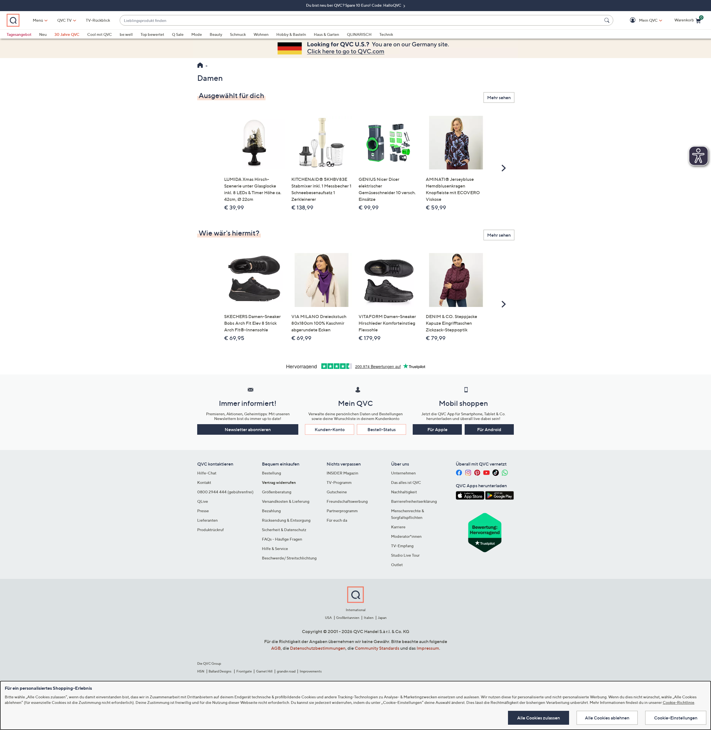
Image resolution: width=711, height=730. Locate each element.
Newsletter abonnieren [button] (248, 429)
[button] (640, 20)
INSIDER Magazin (342, 473)
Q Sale (178, 34)
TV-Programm (339, 482)
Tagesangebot (19, 34)
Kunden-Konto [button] (330, 429)
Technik (386, 34)
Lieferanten (207, 520)
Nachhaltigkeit (404, 491)
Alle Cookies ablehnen (607, 718)
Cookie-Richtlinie (678, 702)
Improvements (311, 671)
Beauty (216, 34)
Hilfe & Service (275, 548)
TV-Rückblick (98, 20)
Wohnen (261, 34)
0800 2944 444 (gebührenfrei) (225, 491)
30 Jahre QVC (66, 34)
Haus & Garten (326, 34)
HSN (200, 671)
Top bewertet (152, 34)
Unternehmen (403, 473)
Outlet (397, 564)
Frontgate (244, 671)
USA (328, 618)
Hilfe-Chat (206, 473)
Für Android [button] (489, 429)
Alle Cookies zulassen (538, 718)
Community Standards (377, 648)
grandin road (286, 671)
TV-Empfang (402, 545)
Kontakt (204, 482)
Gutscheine (337, 491)
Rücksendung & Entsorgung (286, 520)
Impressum (428, 648)
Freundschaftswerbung (347, 501)
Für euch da (337, 520)
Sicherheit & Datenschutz (284, 529)
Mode (196, 34)
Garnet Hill (264, 671)
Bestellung (271, 473)
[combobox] (361, 20)
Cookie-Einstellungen (675, 718)
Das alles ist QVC (406, 482)
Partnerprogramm (342, 510)
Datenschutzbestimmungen (318, 648)
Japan (382, 618)
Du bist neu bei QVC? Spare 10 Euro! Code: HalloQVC (354, 5)
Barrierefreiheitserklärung (414, 501)
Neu (43, 34)
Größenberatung (276, 491)
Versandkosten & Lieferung (285, 501)
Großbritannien (347, 618)
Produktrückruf (210, 529)
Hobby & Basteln (291, 34)
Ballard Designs (220, 671)
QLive (202, 501)
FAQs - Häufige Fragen (282, 539)
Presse (203, 510)
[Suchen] (607, 20)
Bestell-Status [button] (381, 429)
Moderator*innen (406, 536)
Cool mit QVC (99, 34)
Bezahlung (271, 510)
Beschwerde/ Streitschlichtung (289, 558)
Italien (369, 618)
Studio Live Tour (405, 555)
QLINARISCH (359, 34)
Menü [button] (38, 20)
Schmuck (238, 34)
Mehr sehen (499, 97)
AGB (276, 648)
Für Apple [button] (437, 429)
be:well (126, 34)
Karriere (398, 526)
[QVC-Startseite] (200, 65)
